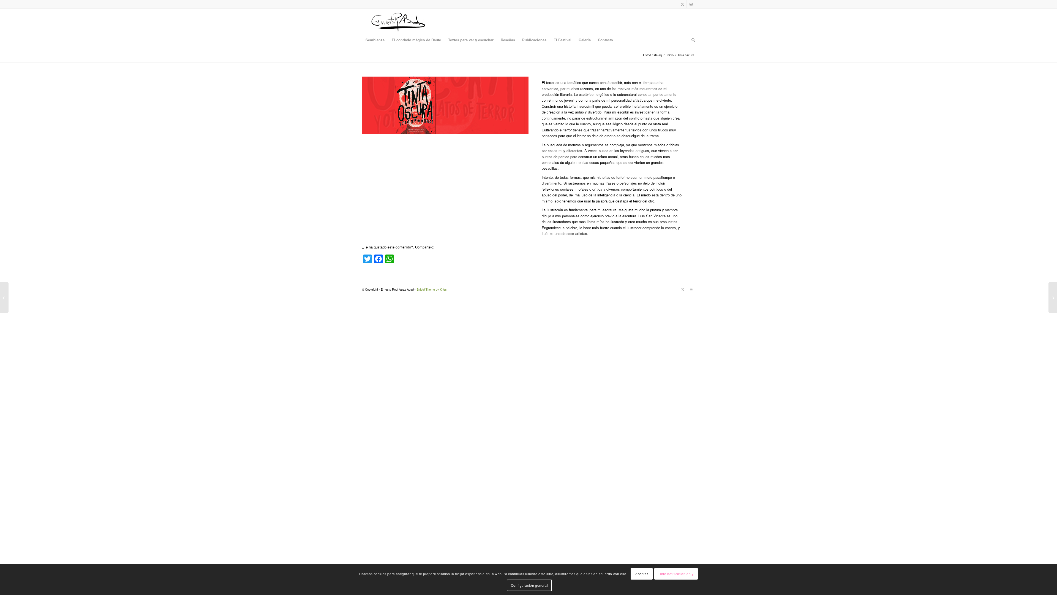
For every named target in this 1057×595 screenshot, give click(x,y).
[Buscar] (691, 40)
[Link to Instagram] (691, 4)
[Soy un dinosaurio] (4, 297)
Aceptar (641, 573)
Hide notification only (675, 573)
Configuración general (529, 585)
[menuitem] (375, 40)
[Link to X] (682, 4)
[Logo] (398, 21)
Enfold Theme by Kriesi (431, 289)
